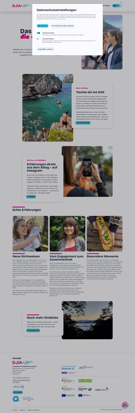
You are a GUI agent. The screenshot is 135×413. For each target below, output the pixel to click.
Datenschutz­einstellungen (56, 10)
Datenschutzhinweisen (60, 19)
